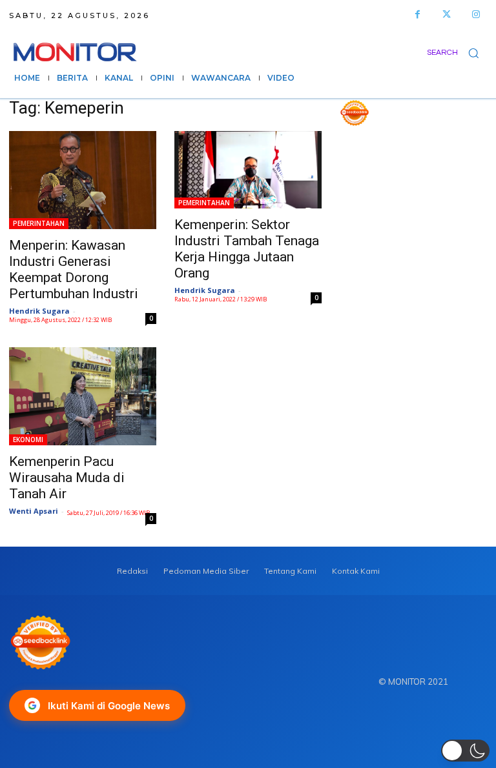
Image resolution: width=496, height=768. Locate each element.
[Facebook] (417, 14)
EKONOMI (28, 439)
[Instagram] (475, 14)
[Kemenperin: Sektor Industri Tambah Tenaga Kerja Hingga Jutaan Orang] (248, 169)
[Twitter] (446, 14)
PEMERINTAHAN (39, 223)
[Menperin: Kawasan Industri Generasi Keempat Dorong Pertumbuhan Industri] (82, 180)
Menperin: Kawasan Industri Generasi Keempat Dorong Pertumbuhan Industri (73, 269)
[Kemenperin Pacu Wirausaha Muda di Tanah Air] (82, 396)
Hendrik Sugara (39, 311)
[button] (457, 52)
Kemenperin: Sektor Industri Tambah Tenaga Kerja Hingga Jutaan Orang (246, 249)
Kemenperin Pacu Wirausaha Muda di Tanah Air (67, 477)
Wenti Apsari (33, 511)
